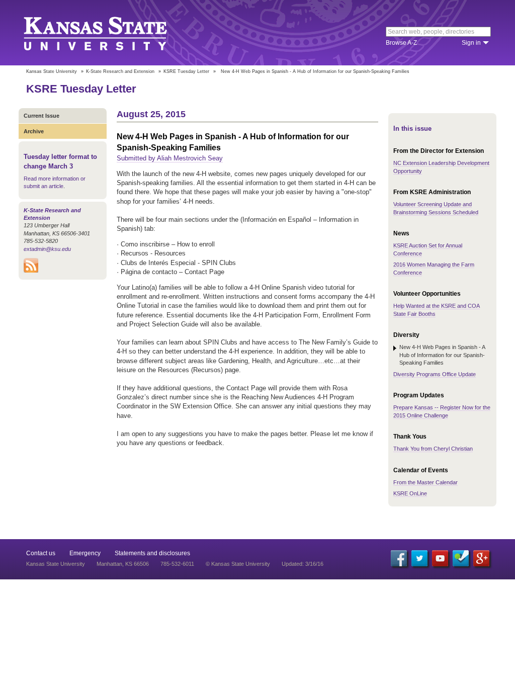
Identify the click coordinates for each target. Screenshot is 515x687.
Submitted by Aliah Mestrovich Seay (170, 158)
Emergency (85, 553)
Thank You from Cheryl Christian (433, 449)
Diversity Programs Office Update (434, 374)
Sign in (471, 42)
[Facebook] (399, 558)
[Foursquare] (461, 558)
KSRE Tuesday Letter (186, 71)
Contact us (40, 553)
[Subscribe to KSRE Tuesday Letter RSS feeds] (31, 271)
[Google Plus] (481, 558)
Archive (34, 131)
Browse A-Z (401, 42)
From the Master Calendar (425, 482)
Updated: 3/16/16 (302, 564)
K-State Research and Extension (120, 71)
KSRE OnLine (410, 493)
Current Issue (41, 116)
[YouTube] (440, 558)
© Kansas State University (238, 564)
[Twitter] (419, 558)
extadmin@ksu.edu (47, 249)
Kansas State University (108, 32)
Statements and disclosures (152, 553)
